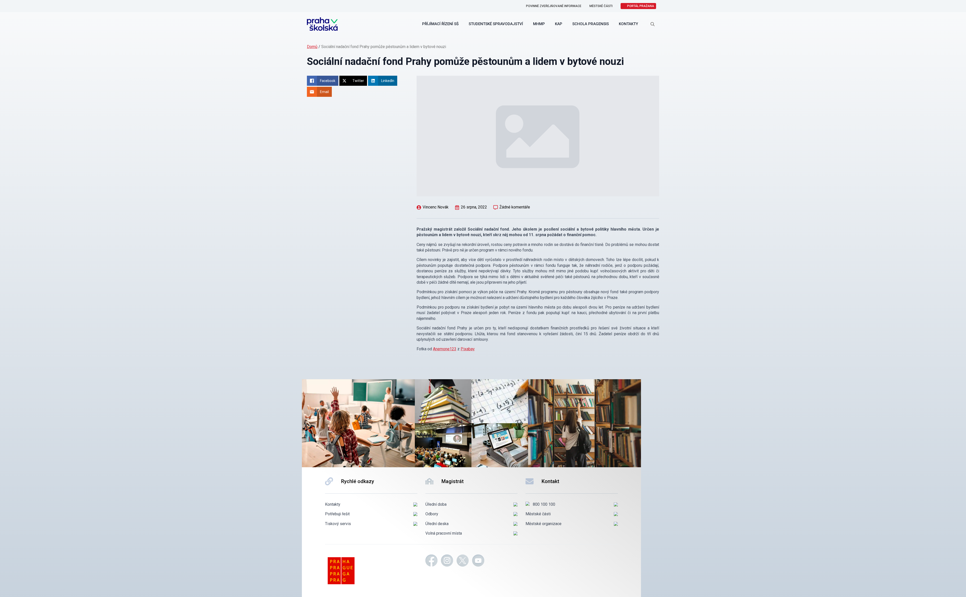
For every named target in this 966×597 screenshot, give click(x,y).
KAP (558, 24)
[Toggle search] (652, 24)
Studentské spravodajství (496, 24)
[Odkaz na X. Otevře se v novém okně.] (463, 561)
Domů (312, 46)
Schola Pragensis (590, 24)
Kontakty (628, 24)
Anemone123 (444, 349)
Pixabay (468, 349)
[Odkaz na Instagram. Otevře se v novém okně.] (447, 561)
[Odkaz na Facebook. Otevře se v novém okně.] (431, 561)
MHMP (539, 24)
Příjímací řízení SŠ (440, 24)
